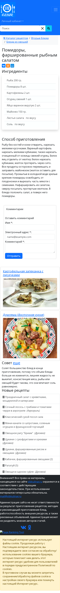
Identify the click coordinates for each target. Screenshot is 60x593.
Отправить (13, 256)
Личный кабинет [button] (12, 21)
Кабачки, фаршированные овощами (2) (28, 459)
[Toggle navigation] (55, 10)
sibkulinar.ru (35, 481)
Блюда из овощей (17, 42)
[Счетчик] (39, 528)
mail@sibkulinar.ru (10, 496)
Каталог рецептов (17, 38)
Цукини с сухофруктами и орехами (25, 441)
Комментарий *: (15, 241)
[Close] (42, 28)
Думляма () (23, 315)
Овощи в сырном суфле (25, 471)
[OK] (29, 528)
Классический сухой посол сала (24, 417)
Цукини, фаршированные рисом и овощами (24, 451)
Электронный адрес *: (18, 232)
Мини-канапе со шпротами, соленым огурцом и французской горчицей (26, 424)
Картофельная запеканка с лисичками (23, 273)
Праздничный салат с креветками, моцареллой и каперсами (24, 398)
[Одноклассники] (8, 66)
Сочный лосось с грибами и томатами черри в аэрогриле (27, 408)
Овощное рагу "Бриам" (24, 433)
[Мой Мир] (12, 66)
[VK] (23, 528)
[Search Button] (48, 28)
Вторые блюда (40, 38)
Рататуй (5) (11, 465)
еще (16, 362)
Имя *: (9, 222)
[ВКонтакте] (4, 66)
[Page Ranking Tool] (12, 532)
